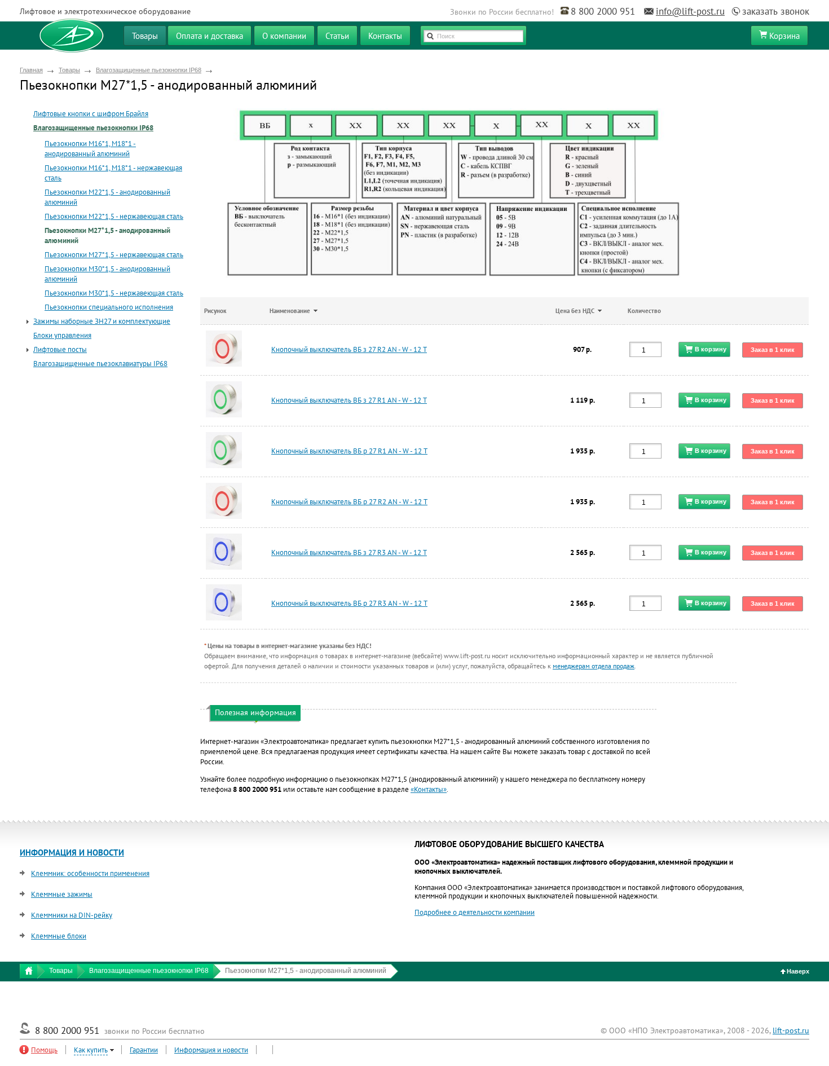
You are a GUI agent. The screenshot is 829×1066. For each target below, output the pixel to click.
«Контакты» (429, 789)
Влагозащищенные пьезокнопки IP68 (148, 70)
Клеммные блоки (58, 936)
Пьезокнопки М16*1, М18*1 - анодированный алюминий (90, 148)
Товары (69, 70)
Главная (31, 70)
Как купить (91, 1050)
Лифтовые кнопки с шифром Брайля (90, 113)
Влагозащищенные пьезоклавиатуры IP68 (100, 363)
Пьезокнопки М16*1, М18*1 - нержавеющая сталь (113, 173)
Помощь (44, 1050)
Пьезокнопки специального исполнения (109, 307)
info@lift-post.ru (690, 11)
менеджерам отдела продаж (593, 666)
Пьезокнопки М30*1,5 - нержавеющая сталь (114, 293)
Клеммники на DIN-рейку (71, 915)
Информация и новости (211, 1050)
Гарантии (144, 1050)
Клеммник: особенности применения (90, 873)
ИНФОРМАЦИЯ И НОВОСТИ (72, 852)
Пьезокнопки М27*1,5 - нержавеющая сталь (114, 254)
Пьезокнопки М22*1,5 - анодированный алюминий (107, 197)
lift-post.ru (791, 1030)
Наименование (290, 311)
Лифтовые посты (60, 349)
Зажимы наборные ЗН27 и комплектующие (101, 321)
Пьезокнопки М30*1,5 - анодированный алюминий (107, 274)
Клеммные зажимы (61, 894)
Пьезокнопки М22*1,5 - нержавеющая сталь (114, 216)
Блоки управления (62, 335)
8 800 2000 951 (603, 11)
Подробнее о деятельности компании (474, 912)
